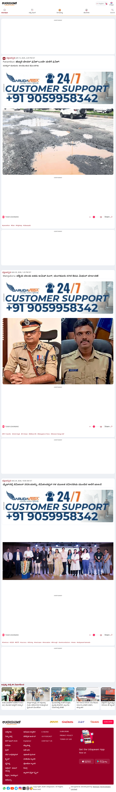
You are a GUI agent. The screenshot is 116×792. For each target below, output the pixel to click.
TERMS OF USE (66, 739)
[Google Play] (102, 761)
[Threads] (27, 788)
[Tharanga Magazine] (54, 722)
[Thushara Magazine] (81, 722)
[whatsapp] (4, 788)
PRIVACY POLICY (66, 736)
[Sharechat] (31, 788)
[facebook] (8, 788)
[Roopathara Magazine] (67, 722)
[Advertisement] (58, 38)
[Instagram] (20, 788)
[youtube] (12, 788)
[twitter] (24, 788)
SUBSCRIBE (108, 722)
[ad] (59, 88)
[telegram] (16, 788)
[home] (9, 3)
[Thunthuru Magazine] (94, 722)
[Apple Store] (86, 761)
